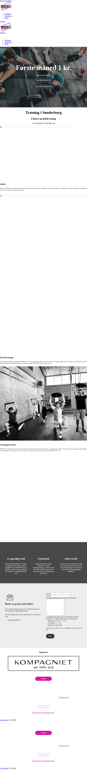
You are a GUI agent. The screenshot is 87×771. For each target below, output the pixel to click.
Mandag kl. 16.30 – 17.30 (57, 621)
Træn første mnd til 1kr (43, 80)
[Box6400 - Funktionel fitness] (6, 10)
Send (50, 636)
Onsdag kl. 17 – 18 (54, 623)
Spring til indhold (6, 1)
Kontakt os (8, 16)
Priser (6, 18)
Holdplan (8, 14)
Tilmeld (2, 21)
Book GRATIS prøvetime (43, 86)
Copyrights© (4, 720)
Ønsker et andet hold (55, 625)
